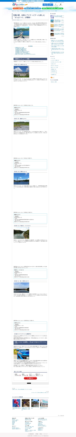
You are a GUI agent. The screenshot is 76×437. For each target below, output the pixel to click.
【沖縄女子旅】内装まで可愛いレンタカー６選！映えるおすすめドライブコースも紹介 (57, 49)
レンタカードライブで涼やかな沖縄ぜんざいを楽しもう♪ (39, 392)
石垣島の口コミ (40, 429)
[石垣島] (35, 1)
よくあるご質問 (55, 5)
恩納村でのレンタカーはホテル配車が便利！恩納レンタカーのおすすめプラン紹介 (57, 41)
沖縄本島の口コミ (40, 428)
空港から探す (27, 422)
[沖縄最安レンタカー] (19, 1)
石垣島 (13, 423)
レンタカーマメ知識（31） (55, 60)
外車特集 (26, 429)
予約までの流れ (40, 424)
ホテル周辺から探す (28, 423)
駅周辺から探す (27, 424)
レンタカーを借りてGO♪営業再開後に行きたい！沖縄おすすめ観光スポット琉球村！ (26, 408)
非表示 (31, 46)
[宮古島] (30, 1)
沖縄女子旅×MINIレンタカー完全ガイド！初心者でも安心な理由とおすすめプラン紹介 (59, 30)
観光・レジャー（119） (54, 67)
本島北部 (13, 422)
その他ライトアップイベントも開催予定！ (22, 53)
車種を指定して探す (28, 419)
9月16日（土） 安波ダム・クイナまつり (22, 51)
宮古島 (13, 424)
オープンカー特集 (27, 428)
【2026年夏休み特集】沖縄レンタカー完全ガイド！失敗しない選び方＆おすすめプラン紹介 (57, 53)
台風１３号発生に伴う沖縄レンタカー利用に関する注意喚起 (57, 46)
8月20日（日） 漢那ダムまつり (21, 50)
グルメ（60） (53, 58)
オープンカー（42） (54, 72)
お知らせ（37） (53, 63)
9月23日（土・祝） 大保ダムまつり (21, 52)
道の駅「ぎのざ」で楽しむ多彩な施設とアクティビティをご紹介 (22, 389)
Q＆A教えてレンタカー (28, 431)
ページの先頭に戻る (61, 415)
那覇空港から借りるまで (41, 425)
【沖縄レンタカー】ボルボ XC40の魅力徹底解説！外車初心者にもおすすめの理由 (57, 43)
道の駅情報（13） (54, 74)
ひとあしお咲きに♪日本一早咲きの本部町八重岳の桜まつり (17, 408)
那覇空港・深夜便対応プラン (16, 428)
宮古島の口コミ (40, 430)
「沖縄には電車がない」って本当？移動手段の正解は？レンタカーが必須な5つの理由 (59, 21)
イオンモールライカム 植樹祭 (35, 408)
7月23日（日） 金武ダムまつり (21, 48)
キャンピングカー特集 (28, 427)
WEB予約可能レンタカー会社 (42, 419)
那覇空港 (13, 419)
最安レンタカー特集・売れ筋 (29, 426)
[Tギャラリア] (41, 1)
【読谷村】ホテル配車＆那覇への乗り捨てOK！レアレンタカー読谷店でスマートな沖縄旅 (59, 25)
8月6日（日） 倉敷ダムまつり (20, 49)
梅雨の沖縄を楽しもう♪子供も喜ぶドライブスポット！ (44, 408)
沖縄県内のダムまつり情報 (19, 47)
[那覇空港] (24, 1)
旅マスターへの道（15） (55, 65)
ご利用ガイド (60, 5)
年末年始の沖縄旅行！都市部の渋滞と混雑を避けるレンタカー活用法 (59, 34)
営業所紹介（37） (54, 69)
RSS (53, 77)
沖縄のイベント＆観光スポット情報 (30, 430)
